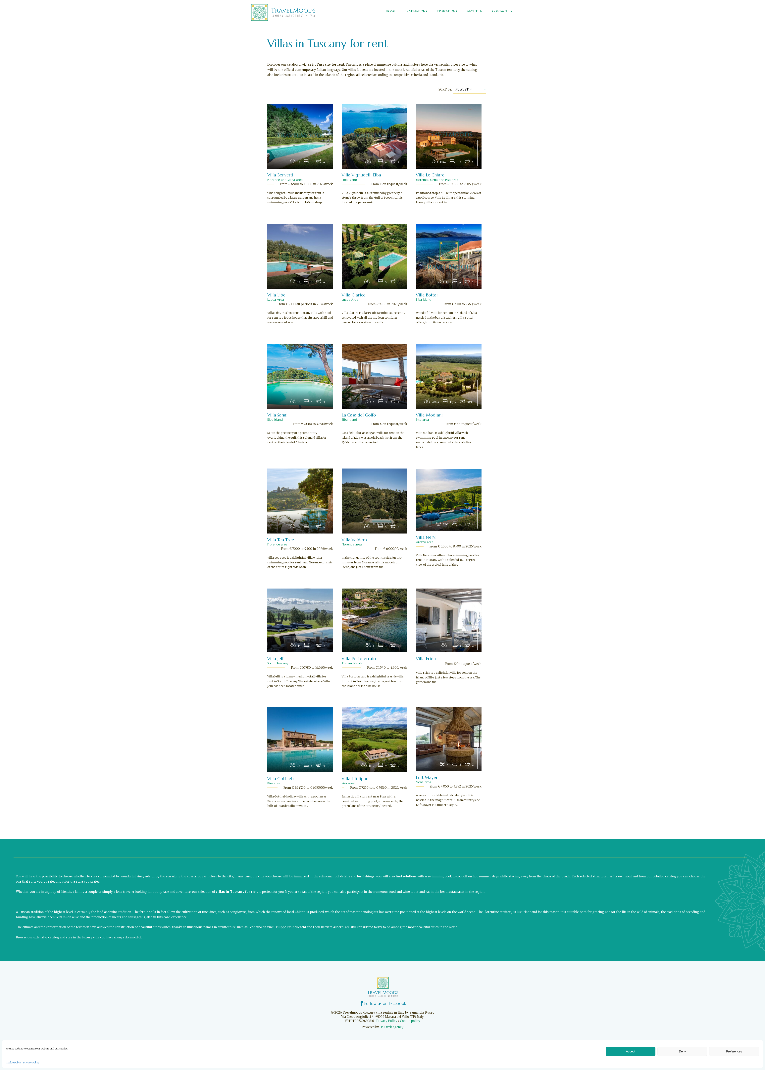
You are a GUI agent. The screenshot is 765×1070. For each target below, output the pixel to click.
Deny (682, 1051)
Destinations (416, 11)
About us (474, 11)
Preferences (734, 1051)
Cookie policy (410, 1021)
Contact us (502, 11)
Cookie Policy (13, 1062)
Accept (630, 1051)
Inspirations (447, 11)
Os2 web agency (391, 1027)
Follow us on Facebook (385, 1003)
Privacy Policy (31, 1062)
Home (390, 11)
